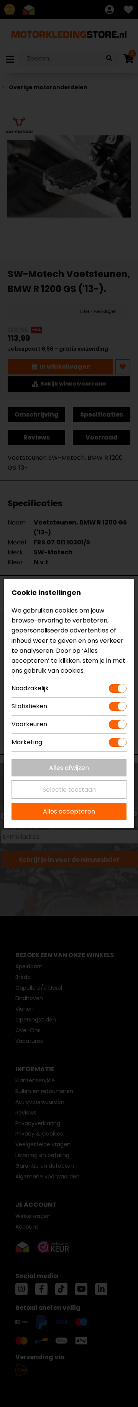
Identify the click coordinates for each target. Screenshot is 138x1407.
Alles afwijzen (69, 767)
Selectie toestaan (69, 789)
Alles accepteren (69, 811)
